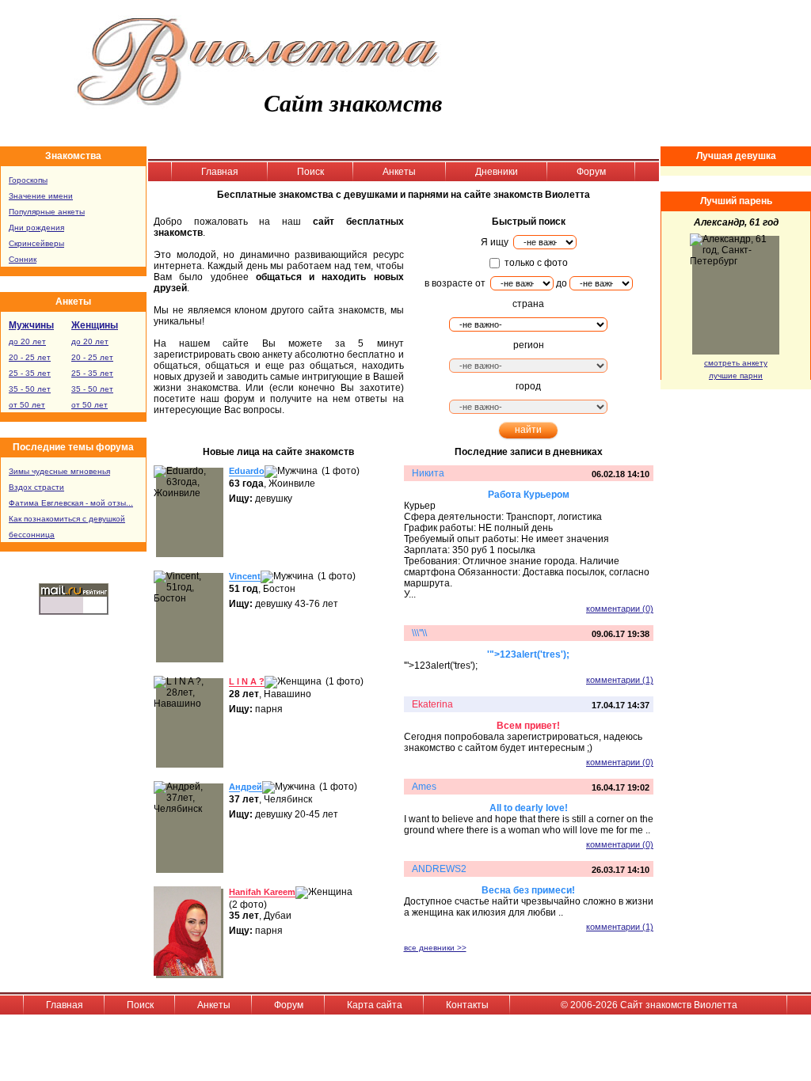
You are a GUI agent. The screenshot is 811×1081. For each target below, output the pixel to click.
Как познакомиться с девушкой (67, 518)
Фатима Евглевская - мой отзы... (71, 503)
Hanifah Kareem (262, 892)
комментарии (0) (619, 608)
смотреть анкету (735, 362)
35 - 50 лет (30, 389)
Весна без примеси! (528, 890)
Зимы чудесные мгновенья (59, 471)
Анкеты (399, 171)
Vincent (245, 577)
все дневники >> (435, 947)
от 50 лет (27, 404)
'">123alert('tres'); (528, 654)
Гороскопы (28, 180)
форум (239, 398)
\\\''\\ (419, 633)
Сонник (22, 259)
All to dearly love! (528, 808)
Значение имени (41, 196)
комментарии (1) (619, 680)
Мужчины (31, 325)
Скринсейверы (36, 243)
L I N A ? (247, 682)
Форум (591, 171)
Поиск (310, 171)
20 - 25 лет (30, 357)
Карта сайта (374, 1005)
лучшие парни (736, 375)
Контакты (467, 1005)
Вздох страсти (36, 487)
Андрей (245, 787)
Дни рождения (36, 227)
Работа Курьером (528, 494)
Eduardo (247, 471)
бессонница (32, 534)
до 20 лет (27, 341)
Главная (219, 171)
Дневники (496, 171)
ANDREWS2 (439, 868)
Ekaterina (432, 704)
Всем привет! (528, 725)
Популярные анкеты (47, 211)
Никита (428, 473)
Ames (424, 786)
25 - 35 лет (30, 373)
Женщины (94, 325)
